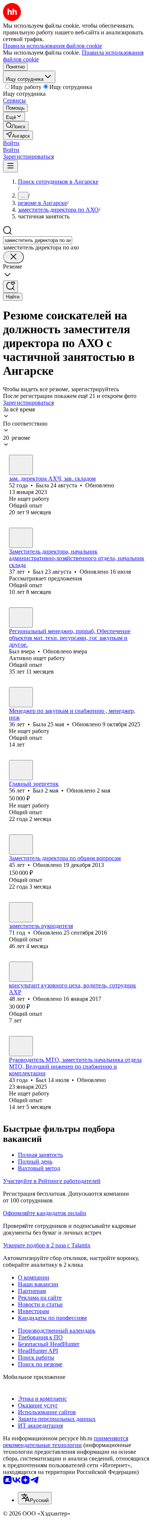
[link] (15, 126)
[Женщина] (21, 465)
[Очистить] (13, 257)
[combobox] (37, 240)
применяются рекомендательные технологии (65, 1441)
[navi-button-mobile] (10, 166)
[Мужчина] (21, 538)
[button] (11, 143)
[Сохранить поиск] (10, 287)
